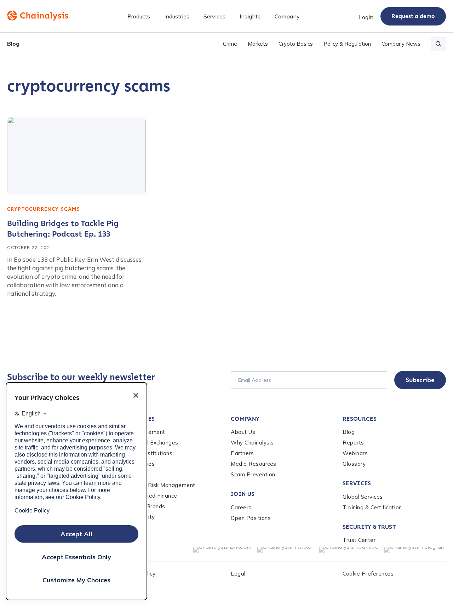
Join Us (242, 494)
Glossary (354, 463)
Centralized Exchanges (148, 442)
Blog (13, 43)
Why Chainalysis (252, 442)
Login (366, 17)
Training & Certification (372, 507)
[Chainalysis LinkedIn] (222, 550)
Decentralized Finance (148, 495)
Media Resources (253, 463)
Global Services (363, 496)
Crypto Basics (296, 43)
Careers (241, 507)
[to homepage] (37, 16)
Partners (242, 453)
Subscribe (420, 380)
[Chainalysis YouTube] (349, 550)
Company (245, 418)
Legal (238, 573)
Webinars (355, 453)
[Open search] (438, 43)
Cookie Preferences (368, 573)
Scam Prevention (253, 474)
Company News (401, 43)
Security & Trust (369, 526)
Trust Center (359, 540)
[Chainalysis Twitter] (285, 550)
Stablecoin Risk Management (157, 485)
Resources (360, 418)
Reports (353, 442)
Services (357, 483)
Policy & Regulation (347, 43)
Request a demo (413, 16)
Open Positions (251, 518)
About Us (243, 432)
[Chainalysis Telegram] (415, 550)
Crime (230, 43)
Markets (258, 43)
